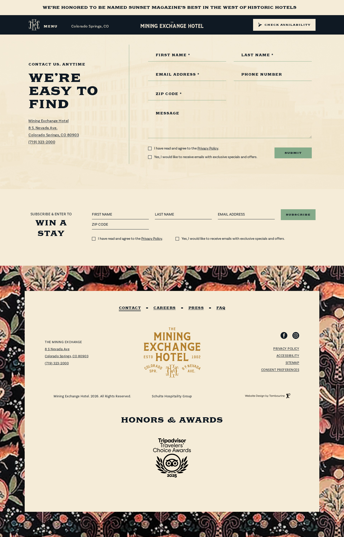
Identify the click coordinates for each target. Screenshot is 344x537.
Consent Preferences (280, 370)
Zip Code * (169, 94)
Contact (130, 308)
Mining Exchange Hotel (48, 120)
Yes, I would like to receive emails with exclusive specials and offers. (205, 157)
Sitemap (292, 363)
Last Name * (257, 55)
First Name (102, 214)
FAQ (220, 308)
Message (167, 113)
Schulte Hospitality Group (172, 396)
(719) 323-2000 (41, 142)
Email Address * (177, 74)
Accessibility (288, 356)
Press (196, 308)
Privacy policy (286, 349)
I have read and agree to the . (186, 148)
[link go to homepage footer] (172, 352)
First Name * (173, 55)
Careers (164, 308)
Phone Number (261, 74)
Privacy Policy (207, 148)
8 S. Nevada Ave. (42, 128)
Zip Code (100, 224)
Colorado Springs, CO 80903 (53, 135)
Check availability (287, 24)
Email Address (231, 214)
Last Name (164, 214)
